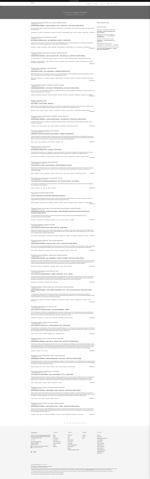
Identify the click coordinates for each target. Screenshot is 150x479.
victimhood (41, 299)
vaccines (49, 47)
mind (72, 317)
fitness (38, 110)
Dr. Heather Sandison (36, 179)
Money (32, 141)
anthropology (81, 202)
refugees (76, 202)
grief (76, 250)
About (54, 435)
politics (39, 398)
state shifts (83, 78)
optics (61, 173)
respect (43, 398)
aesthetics (86, 235)
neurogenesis (41, 282)
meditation (36, 235)
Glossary (84, 436)
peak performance (77, 110)
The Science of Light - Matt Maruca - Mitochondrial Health (51, 165)
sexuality (41, 32)
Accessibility (70, 443)
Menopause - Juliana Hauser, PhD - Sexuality (106, 41)
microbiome (54, 47)
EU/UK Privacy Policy (57, 441)
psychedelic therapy (41, 61)
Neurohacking (34, 317)
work (62, 141)
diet (46, 187)
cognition (78, 156)
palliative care (48, 250)
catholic (47, 366)
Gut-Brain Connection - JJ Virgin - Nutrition (46, 149)
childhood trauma (35, 299)
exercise (60, 382)
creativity (72, 299)
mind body (45, 382)
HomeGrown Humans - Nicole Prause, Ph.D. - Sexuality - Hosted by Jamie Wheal (57, 25)
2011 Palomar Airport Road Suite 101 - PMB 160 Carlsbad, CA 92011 (36, 443)
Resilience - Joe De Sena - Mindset (42, 103)
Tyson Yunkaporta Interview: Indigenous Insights (48, 195)
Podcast (83, 435)
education (56, 398)
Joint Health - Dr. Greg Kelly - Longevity (108, 44)
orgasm (75, 32)
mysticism (37, 366)
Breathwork (68, 414)
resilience (46, 110)
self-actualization (61, 299)
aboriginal (71, 202)
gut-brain (33, 187)
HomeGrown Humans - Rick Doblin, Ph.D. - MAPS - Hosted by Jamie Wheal (55, 406)
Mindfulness (53, 414)
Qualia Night (99, 453)
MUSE (32, 235)
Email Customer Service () (40, 446)
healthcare (62, 250)
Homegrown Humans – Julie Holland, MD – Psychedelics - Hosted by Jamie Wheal (58, 55)
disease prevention (61, 47)
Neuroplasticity (34, 282)
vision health (37, 173)
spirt (42, 350)
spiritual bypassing (71, 366)
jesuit (41, 366)
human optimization (59, 78)
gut (41, 187)
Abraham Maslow (78, 299)
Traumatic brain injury (35, 156)
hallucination (47, 219)
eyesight (42, 173)
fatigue (40, 333)
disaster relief (89, 94)
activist (57, 266)
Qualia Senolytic (100, 439)
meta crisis (65, 94)
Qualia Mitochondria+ (101, 449)
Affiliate (54, 436)
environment (52, 266)
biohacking (52, 78)
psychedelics (78, 78)
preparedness (77, 94)
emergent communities (52, 94)
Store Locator (70, 441)
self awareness (74, 235)
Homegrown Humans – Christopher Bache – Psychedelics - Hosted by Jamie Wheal (58, 119)
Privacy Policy (55, 439)
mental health (81, 235)
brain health (33, 47)
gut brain (39, 47)
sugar (61, 156)
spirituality (57, 125)
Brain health (33, 78)
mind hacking (55, 317)
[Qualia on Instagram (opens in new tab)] (33, 452)
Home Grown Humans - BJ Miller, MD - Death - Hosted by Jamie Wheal (54, 243)
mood (75, 47)
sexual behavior (47, 32)
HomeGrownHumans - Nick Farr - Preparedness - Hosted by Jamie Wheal (55, 88)
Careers (54, 444)
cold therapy (46, 78)
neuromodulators (69, 47)
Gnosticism (33, 350)
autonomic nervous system (80, 173)
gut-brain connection (50, 156)
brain (71, 32)
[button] (111, 3)
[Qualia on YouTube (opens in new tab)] (35, 452)
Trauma (63, 414)
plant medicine (67, 78)
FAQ (68, 438)
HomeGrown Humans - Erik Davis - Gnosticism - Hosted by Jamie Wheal (54, 341)
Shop (108, 3)
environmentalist (46, 266)
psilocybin (91, 61)
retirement (53, 141)
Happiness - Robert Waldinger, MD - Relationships (106, 32)
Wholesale (55, 446)
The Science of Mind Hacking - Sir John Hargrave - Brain (50, 309)
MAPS (38, 414)
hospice (35, 250)
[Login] (114, 4)
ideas (36, 398)
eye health (53, 173)
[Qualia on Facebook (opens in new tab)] (31, 452)
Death (32, 250)
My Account (70, 435)
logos (59, 219)
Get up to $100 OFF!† (74, 1)
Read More (92, 32)
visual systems (66, 173)
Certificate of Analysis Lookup (73, 449)
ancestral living (40, 78)
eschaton (63, 219)
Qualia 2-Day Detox (101, 446)
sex (38, 32)
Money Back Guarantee (72, 444)
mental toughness (69, 110)
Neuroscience (34, 32)
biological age (80, 47)
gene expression (87, 47)
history (57, 366)
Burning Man (44, 94)
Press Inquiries (55, 438)
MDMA (41, 414)
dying (52, 250)
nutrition (58, 156)
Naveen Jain (34, 38)
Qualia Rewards (71, 446)
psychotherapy (62, 61)
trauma (47, 61)
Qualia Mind (99, 436)
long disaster (71, 94)
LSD (56, 219)
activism (61, 266)
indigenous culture (44, 202)
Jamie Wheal (34, 23)
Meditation (47, 414)
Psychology (58, 414)
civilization (69, 266)
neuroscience (47, 173)
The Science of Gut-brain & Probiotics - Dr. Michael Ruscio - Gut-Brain (55, 181)
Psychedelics (33, 61)
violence (56, 202)
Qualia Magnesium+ (101, 451)
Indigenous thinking (35, 202)
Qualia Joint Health (100, 443)
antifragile (60, 94)
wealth (35, 141)
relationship (44, 141)
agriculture (53, 187)
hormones (79, 32)
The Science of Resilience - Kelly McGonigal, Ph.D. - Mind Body (52, 374)
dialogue (47, 398)
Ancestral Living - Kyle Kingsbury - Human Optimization (50, 71)
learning (52, 398)
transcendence (54, 299)
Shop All (98, 435)
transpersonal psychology (72, 125)
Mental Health (74, 414)
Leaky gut (33, 333)
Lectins (37, 333)
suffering (45, 125)
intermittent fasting (60, 333)
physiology (59, 32)
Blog (83, 438)
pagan (44, 366)
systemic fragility (88, 202)
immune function (71, 156)
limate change (34, 266)
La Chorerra (71, 219)
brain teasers (61, 317)
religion (52, 125)
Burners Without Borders (36, 94)
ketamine (77, 61)
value (49, 141)
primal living (33, 79)
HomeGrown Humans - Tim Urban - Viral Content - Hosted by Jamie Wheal (56, 390)
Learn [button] (102, 3)
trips (49, 125)
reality (67, 219)
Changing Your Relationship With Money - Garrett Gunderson (52, 133)
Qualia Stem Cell (100, 444)
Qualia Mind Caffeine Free (102, 438)
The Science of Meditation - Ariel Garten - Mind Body (49, 227)
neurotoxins (47, 282)
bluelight (57, 173)
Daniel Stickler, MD (36, 69)
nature (65, 266)
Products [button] (89, 3)
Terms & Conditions (57, 443)
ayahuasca (72, 78)
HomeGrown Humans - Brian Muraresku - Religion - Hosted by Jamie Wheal (56, 358)
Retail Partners (70, 439)
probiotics (38, 187)
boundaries (58, 141)
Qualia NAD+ (99, 441)
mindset (42, 110)
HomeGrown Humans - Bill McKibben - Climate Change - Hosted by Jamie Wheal (57, 258)
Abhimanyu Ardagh (36, 256)
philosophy (60, 202)
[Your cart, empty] (117, 3)
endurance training (86, 110)
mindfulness (49, 235)
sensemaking (51, 202)
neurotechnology (42, 235)
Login (69, 436)
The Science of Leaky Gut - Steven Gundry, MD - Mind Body (50, 325)
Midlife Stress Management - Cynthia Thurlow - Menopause (107, 49)
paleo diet (66, 156)
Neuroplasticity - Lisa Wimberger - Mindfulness (106, 36)
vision (32, 173)
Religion (32, 366)
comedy (39, 141)
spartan (63, 110)
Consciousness (81, 414)
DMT (38, 125)
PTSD (44, 414)
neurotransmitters (66, 32)
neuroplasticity (72, 61)
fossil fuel (39, 266)
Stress (32, 382)
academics (66, 202)
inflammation (50, 333)
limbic (49, 187)
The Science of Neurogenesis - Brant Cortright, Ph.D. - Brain (52, 274)
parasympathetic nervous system (37, 62)
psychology (53, 32)
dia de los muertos (63, 366)
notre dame (52, 366)
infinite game (83, 94)
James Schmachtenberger (37, 131)
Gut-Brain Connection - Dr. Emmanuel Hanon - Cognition (50, 40)
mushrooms (52, 219)
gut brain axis (44, 47)
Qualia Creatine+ (100, 448)
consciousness (85, 32)
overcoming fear (57, 110)
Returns (69, 448)
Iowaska (41, 125)
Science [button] (96, 3)
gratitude (68, 235)
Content (32, 398)
